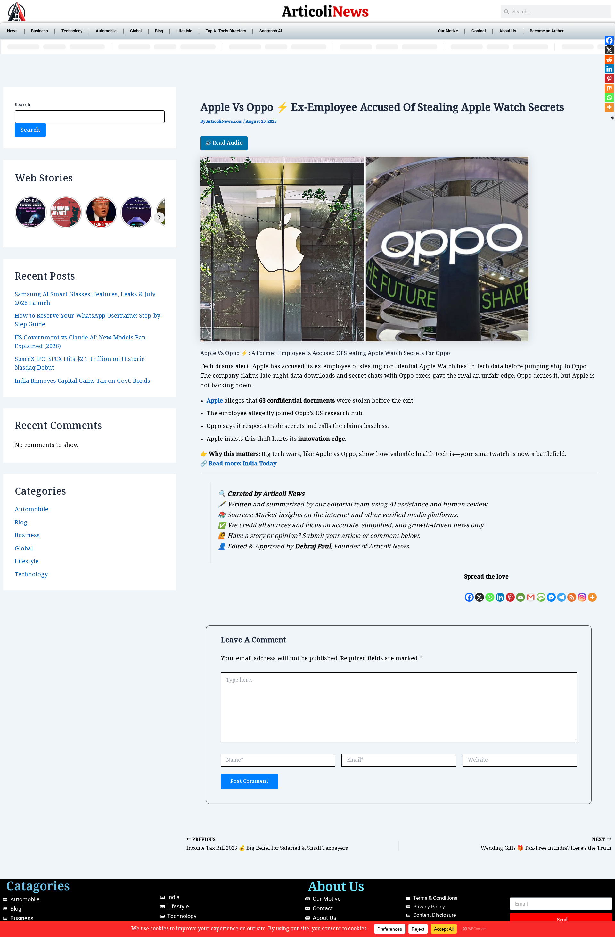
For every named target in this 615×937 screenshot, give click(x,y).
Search (22, 104)
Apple (215, 400)
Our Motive (448, 31)
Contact (479, 31)
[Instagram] (582, 592)
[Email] (520, 592)
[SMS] (541, 592)
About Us (507, 31)
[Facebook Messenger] (551, 592)
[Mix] (609, 88)
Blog (159, 31)
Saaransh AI (270, 31)
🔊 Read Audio (224, 143)
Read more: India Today (242, 463)
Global (136, 31)
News (12, 31)
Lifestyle (184, 31)
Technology (72, 31)
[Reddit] (609, 59)
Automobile (106, 31)
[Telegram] (561, 592)
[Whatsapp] (489, 592)
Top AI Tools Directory (226, 31)
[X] (479, 592)
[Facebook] (469, 592)
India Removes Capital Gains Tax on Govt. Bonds (82, 381)
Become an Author (547, 31)
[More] (592, 592)
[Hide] (612, 118)
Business (39, 31)
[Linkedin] (500, 592)
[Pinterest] (510, 592)
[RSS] (571, 592)
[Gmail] (530, 592)
